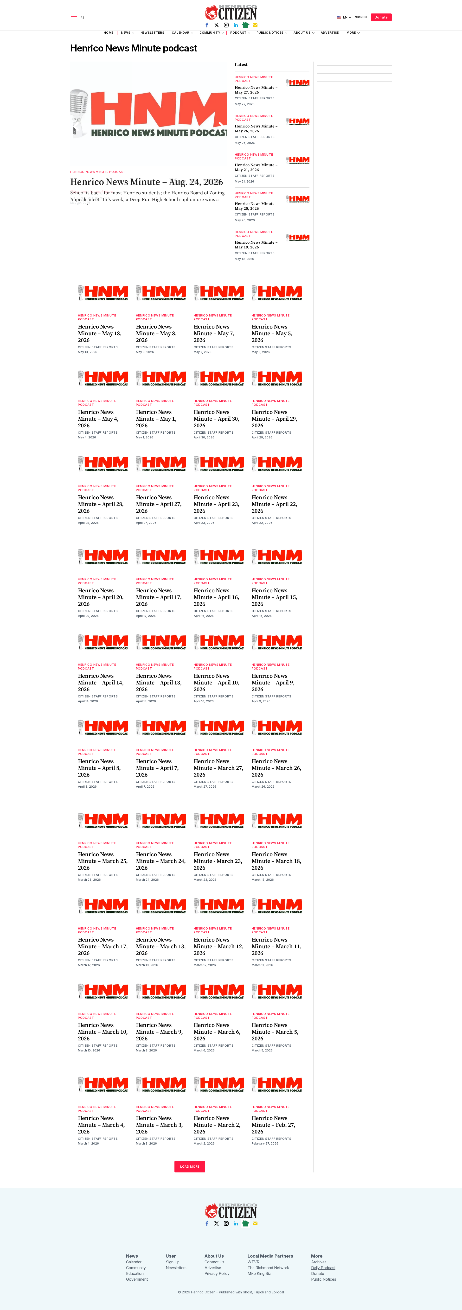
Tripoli (259, 1292)
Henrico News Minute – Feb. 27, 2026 (273, 1124)
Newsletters (152, 32)
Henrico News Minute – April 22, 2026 (274, 504)
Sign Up (173, 1261)
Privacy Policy (217, 1273)
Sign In (361, 17)
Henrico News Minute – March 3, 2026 (159, 1124)
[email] (255, 25)
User (171, 1256)
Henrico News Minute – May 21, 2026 (256, 167)
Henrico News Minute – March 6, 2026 (217, 1031)
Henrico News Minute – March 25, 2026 (103, 861)
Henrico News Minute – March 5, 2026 (275, 1031)
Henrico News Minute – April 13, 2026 (159, 682)
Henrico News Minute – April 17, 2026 (159, 597)
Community (209, 32)
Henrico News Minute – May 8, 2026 (156, 333)
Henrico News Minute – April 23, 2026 (216, 504)
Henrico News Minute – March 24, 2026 (161, 861)
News (125, 32)
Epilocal (278, 1292)
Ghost (247, 1292)
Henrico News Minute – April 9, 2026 (273, 682)
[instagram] (226, 25)
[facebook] (207, 25)
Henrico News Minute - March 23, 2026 (218, 861)
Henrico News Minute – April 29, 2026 (274, 418)
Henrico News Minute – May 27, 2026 (256, 90)
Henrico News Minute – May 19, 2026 (256, 245)
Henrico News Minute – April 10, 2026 (216, 682)
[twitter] (216, 25)
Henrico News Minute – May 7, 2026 (214, 333)
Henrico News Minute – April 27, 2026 (159, 504)
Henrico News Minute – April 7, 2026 (157, 767)
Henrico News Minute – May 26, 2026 (256, 128)
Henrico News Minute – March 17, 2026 (103, 946)
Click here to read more (91, 191)
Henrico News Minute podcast (97, 172)
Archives (319, 1261)
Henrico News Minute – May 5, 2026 (272, 333)
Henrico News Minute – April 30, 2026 (216, 418)
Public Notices (270, 32)
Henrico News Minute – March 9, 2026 (159, 1031)
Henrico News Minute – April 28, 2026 (101, 504)
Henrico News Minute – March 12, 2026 (219, 946)
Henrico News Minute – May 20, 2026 (256, 206)
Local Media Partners (270, 1256)
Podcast (238, 32)
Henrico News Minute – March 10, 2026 (103, 1031)
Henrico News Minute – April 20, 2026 (101, 597)
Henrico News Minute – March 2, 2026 (217, 1124)
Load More (189, 1166)
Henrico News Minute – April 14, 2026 (101, 682)
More (351, 32)
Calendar (180, 32)
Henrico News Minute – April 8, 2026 (99, 767)
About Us (302, 32)
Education (135, 1273)
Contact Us (214, 1261)
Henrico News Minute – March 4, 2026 (101, 1124)
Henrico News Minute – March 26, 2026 (277, 767)
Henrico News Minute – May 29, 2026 (146, 181)
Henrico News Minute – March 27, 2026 (219, 767)
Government (137, 1279)
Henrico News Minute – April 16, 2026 (216, 597)
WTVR (253, 1261)
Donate (381, 17)
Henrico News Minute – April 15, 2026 (274, 597)
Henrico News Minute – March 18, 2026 (277, 861)
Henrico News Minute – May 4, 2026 (98, 418)
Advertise (330, 32)
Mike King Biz (259, 1273)
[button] (344, 17)
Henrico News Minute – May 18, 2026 (100, 333)
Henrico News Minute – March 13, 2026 (161, 946)
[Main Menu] (73, 17)
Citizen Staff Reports (90, 198)
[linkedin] (236, 25)
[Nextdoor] (245, 25)
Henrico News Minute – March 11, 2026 (277, 946)
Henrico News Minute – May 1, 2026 (156, 418)
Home (108, 32)
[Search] (82, 17)
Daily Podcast (323, 1267)
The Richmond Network (268, 1267)
